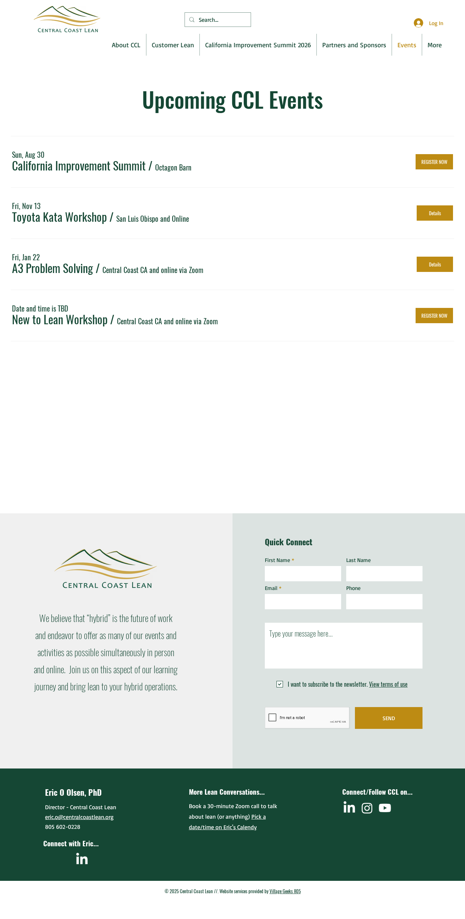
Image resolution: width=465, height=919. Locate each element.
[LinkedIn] (82, 859)
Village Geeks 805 (285, 891)
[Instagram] (367, 808)
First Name (277, 560)
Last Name (358, 560)
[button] (79, 165)
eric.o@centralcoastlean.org (79, 816)
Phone (353, 588)
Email (271, 588)
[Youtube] (385, 808)
